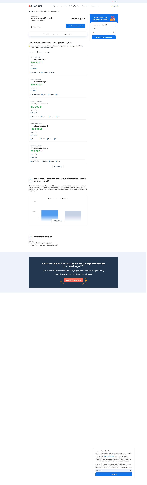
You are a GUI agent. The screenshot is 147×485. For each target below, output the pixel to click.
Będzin (45, 11)
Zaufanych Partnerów (109, 456)
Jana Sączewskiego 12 (39, 82)
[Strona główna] (35, 6)
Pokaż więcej (58, 166)
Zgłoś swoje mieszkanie (73, 280)
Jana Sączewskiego (52, 11)
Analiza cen (56, 34)
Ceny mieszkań (39, 11)
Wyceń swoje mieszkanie (75, 26)
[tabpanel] (58, 111)
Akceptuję (114, 474)
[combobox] (104, 25)
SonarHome (31, 11)
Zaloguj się (115, 6)
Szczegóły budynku (67, 34)
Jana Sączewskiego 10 (39, 59)
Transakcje (47, 34)
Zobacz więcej (57, 221)
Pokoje (96, 29)
